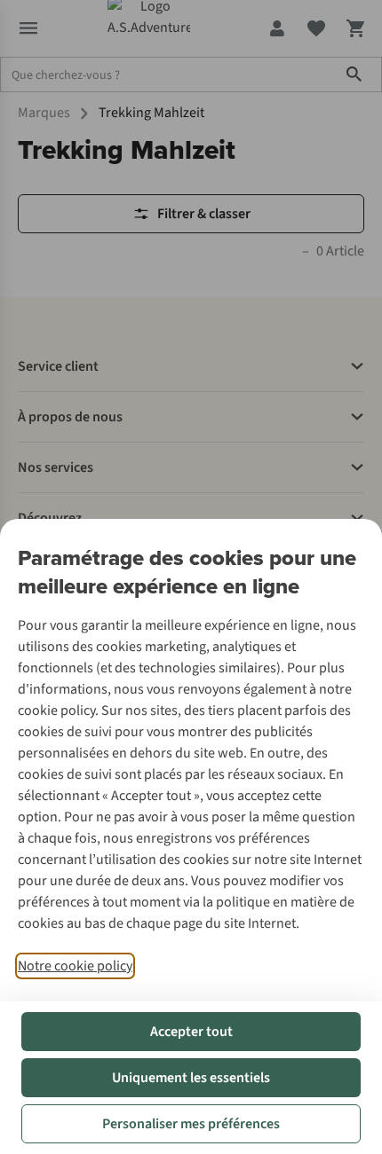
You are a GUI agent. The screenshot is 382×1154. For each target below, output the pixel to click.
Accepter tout (191, 1031)
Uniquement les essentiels (191, 1077)
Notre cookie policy (75, 966)
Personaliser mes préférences (191, 1124)
